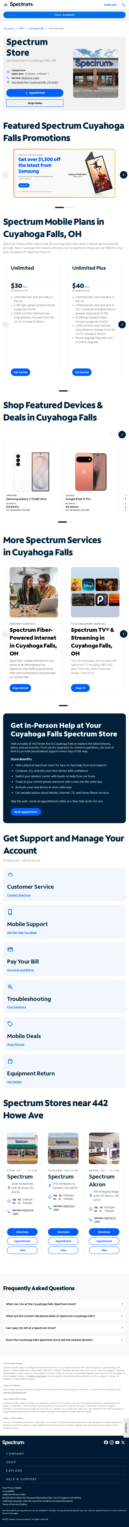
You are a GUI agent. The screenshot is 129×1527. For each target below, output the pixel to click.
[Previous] (5, 175)
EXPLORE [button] (14, 1470)
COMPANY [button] (15, 1453)
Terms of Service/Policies (14, 1504)
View (22, 1250)
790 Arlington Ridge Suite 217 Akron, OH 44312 (106, 1196)
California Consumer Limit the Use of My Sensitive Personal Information (37, 1500)
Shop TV (80, 688)
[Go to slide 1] (59, 207)
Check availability (64, 14)
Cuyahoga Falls (36, 28)
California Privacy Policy (14, 1494)
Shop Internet (20, 688)
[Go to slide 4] (70, 207)
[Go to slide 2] (65, 207)
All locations (8, 28)
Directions (22, 1232)
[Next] (123, 175)
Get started (20, 372)
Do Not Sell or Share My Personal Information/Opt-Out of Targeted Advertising (41, 1497)
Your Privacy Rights (12, 1487)
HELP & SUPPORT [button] (21, 1479)
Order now (110, 4)
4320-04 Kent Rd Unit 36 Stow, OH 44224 (22, 1188)
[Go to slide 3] (68, 207)
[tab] (64, 1453)
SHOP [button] (11, 1462)
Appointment (22, 1241)
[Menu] (5, 5)
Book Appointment (25, 811)
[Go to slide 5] (73, 207)
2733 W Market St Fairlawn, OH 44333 (65, 1186)
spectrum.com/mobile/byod (14, 1392)
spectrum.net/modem (38, 1376)
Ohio (21, 28)
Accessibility (8, 1491)
